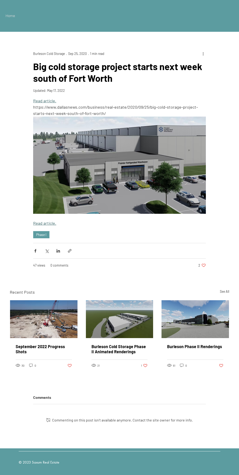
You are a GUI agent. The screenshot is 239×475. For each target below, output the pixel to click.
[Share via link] (69, 251)
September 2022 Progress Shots (40, 349)
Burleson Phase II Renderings (194, 346)
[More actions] (203, 53)
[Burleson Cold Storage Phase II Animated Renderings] (119, 319)
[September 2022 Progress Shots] (43, 319)
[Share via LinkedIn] (58, 251)
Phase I (41, 235)
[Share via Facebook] (35, 251)
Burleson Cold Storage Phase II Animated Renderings (118, 349)
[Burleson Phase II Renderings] (195, 319)
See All (224, 291)
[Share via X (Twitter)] (47, 251)
